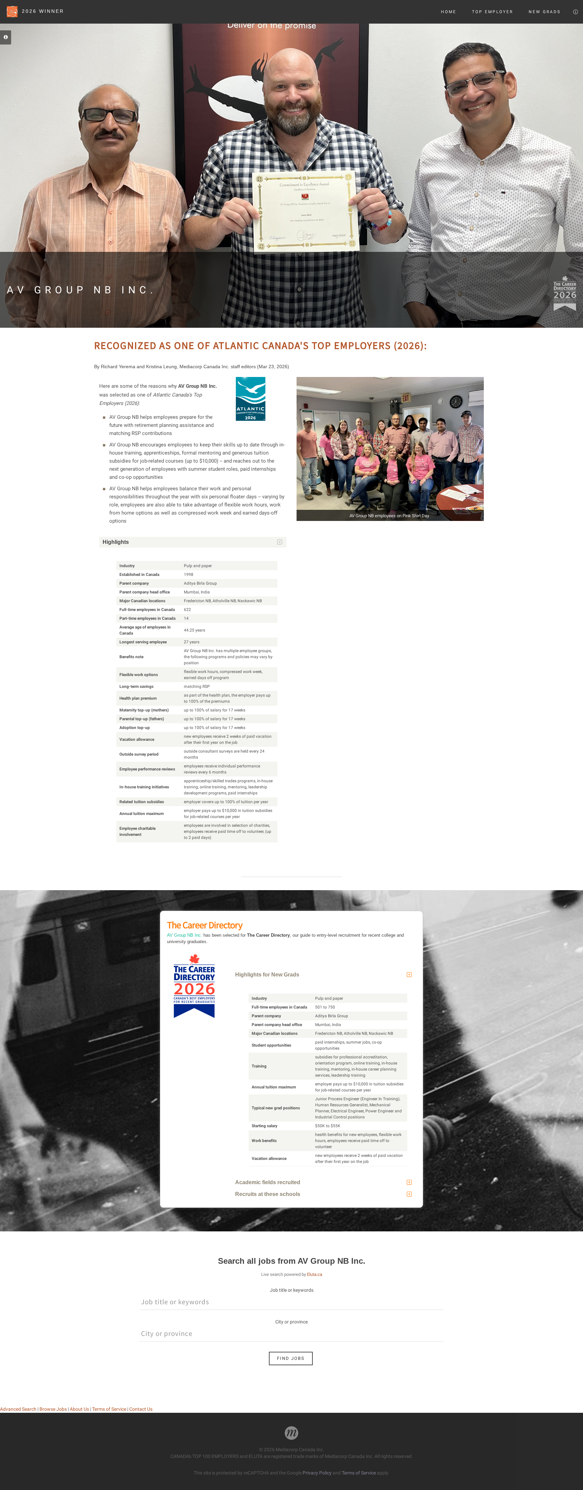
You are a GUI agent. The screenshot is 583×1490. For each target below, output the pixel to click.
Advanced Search (18, 1409)
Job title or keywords (291, 1290)
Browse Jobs (53, 1409)
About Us (79, 1409)
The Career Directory (204, 925)
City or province (291, 1321)
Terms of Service (109, 1409)
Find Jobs (291, 1358)
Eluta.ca (314, 1274)
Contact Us (140, 1409)
